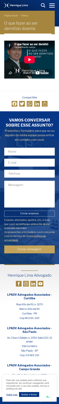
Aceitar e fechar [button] (29, 394)
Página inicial (11, 15)
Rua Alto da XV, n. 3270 (29, 304)
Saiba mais (11, 394)
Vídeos (24, 15)
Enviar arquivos (29, 213)
